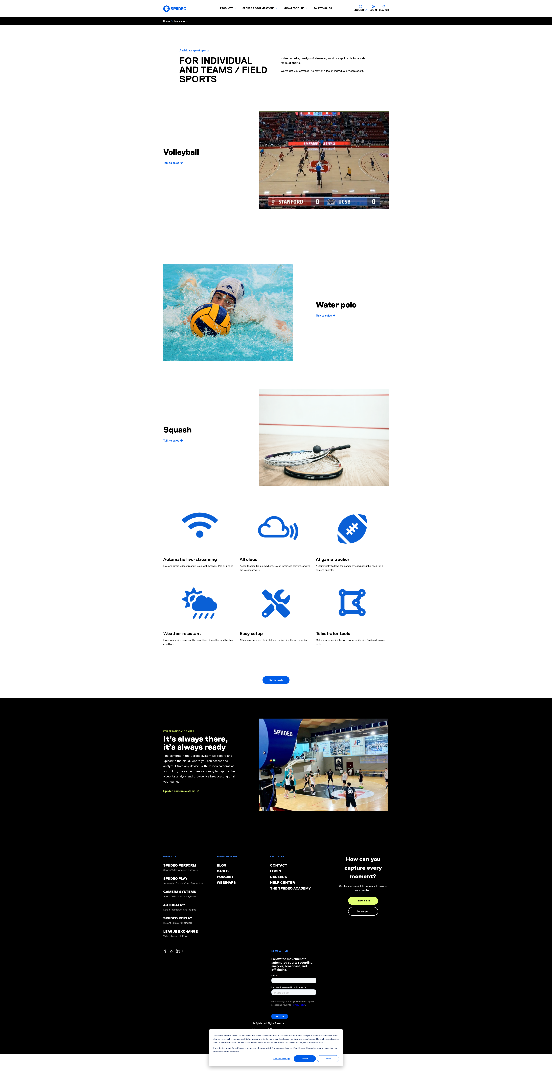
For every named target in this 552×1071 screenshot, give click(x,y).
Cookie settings (278, 1029)
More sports (180, 21)
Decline (328, 1058)
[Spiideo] (174, 8)
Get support (363, 911)
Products (226, 8)
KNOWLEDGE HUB (294, 8)
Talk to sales (323, 8)
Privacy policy (259, 1029)
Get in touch (276, 680)
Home (166, 21)
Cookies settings (281, 1058)
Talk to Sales (363, 900)
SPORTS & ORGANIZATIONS (258, 8)
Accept (304, 1058)
